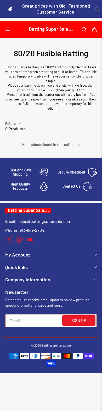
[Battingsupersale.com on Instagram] (30, 242)
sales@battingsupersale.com (44, 221)
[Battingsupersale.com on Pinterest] (20, 242)
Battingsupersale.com (56, 345)
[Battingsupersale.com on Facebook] (9, 242)
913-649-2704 (32, 230)
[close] (96, 8)
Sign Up (78, 320)
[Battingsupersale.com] (51, 29)
